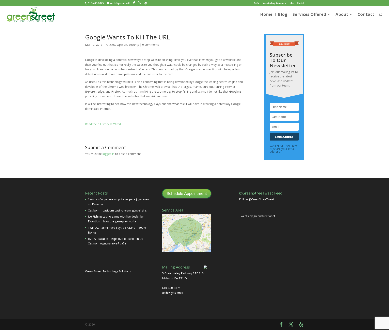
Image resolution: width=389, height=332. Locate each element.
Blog (282, 15)
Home (266, 15)
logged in (108, 154)
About (342, 15)
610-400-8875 (96, 3)
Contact (366, 15)
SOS (256, 3)
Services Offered (309, 15)
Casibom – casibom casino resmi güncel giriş (117, 210)
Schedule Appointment (187, 193)
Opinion (122, 45)
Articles (110, 45)
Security (134, 45)
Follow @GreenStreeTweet (256, 199)
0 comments (150, 45)
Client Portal (297, 3)
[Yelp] (145, 3)
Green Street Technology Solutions (108, 271)
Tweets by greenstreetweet (257, 216)
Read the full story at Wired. (103, 124)
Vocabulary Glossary (274, 3)
